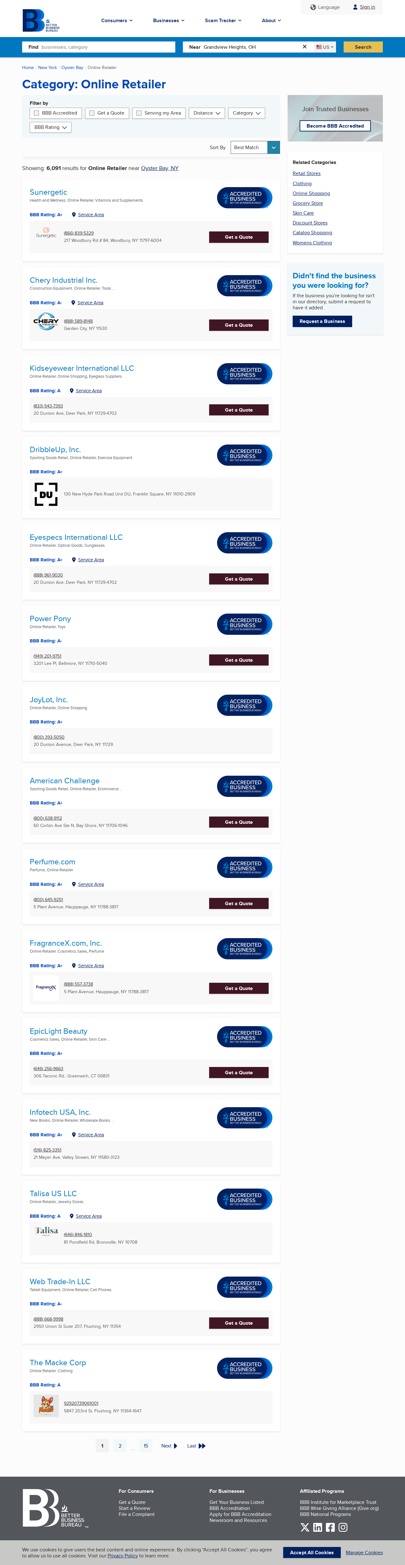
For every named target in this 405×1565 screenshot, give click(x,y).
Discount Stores (310, 222)
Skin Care (303, 213)
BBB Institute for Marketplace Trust (338, 1502)
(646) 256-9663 (48, 1068)
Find (33, 47)
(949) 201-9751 (47, 656)
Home (28, 67)
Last (191, 1445)
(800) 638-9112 (48, 818)
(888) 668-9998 (48, 1319)
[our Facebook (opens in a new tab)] (330, 1530)
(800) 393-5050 (49, 737)
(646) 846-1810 (78, 1234)
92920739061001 (81, 1403)
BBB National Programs (325, 1514)
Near (195, 47)
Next (166, 1445)
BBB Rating (46, 127)
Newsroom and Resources (238, 1520)
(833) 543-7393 (48, 406)
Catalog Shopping (312, 232)
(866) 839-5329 (79, 233)
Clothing (302, 183)
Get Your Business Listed (236, 1502)
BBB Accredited (59, 113)
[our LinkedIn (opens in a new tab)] (318, 1530)
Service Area (91, 214)
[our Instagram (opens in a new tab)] (343, 1530)
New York (47, 67)
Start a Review (134, 1508)
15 (148, 1447)
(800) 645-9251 (48, 899)
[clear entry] (306, 47)
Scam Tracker (220, 20)
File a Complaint (137, 1514)
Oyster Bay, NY (159, 168)
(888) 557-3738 (78, 984)
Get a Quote (110, 113)
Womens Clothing (312, 242)
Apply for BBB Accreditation (240, 1514)
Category (243, 113)
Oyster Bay (72, 67)
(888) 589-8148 (78, 321)
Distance (203, 113)
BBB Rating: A (45, 1216)
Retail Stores (307, 173)
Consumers (114, 20)
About (269, 20)
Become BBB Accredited (335, 125)
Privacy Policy (123, 1555)
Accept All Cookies (312, 1552)
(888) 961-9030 (48, 575)
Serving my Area (163, 113)
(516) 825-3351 (47, 1150)
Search (363, 47)
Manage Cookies (364, 1552)
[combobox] (108, 47)
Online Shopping (311, 193)
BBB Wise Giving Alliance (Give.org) (339, 1508)
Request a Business (322, 321)
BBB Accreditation (229, 1508)
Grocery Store (308, 203)
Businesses (166, 20)
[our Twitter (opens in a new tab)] (305, 1530)
